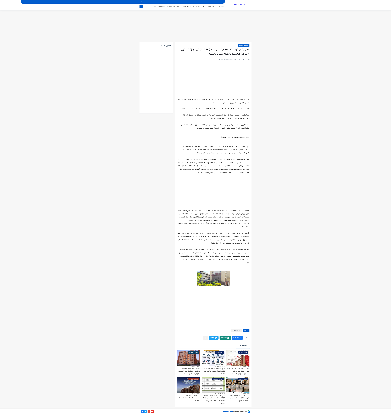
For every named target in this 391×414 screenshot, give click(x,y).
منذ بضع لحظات (244, 366)
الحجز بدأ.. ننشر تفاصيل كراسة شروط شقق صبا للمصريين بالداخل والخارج (238, 398)
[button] (237, 338)
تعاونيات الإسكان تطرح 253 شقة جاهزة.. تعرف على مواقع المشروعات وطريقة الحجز (238, 371)
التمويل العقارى (186, 6)
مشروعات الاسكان (173, 6)
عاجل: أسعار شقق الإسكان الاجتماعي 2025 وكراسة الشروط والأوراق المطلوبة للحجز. (189, 371)
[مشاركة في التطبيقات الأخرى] (205, 338)
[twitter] (145, 411)
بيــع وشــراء (196, 6)
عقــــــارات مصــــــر (239, 5)
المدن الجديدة (206, 6)
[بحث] (141, 6)
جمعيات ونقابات (243, 45)
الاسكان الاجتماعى (218, 6)
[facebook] (141, 1)
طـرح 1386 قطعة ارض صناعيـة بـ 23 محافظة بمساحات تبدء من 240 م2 (214, 371)
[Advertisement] (195, 26)
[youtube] (152, 411)
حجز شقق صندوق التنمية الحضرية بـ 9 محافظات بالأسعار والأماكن (189, 398)
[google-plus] (149, 411)
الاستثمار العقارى (159, 6)
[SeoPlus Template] (249, 411)
